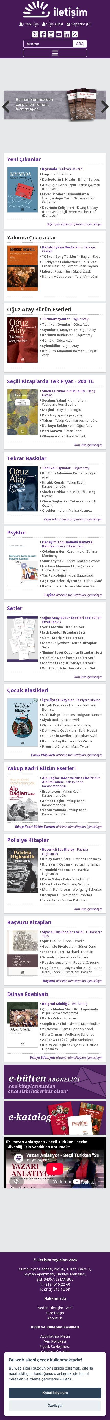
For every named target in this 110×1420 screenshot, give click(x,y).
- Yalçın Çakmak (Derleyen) (71, 187)
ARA (80, 44)
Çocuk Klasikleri (27, 690)
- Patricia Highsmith (65, 852)
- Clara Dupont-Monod (67, 1029)
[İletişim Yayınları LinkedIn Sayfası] (67, 34)
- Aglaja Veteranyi (70, 1011)
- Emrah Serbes (71, 180)
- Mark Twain (65, 747)
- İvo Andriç (64, 1004)
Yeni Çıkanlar (24, 159)
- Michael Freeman (67, 952)
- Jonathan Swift (69, 736)
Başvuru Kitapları (29, 922)
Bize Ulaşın (55, 1312)
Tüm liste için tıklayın (88, 445)
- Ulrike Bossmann (67, 568)
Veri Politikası (55, 1341)
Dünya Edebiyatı (28, 994)
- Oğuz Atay (65, 319)
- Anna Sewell (61, 720)
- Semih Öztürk (69, 503)
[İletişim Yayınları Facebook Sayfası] (43, 34)
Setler (15, 608)
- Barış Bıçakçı (68, 393)
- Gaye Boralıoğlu (61, 410)
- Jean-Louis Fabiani (65, 957)
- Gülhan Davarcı (62, 169)
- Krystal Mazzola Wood (71, 561)
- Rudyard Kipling (71, 700)
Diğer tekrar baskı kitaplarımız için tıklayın (73, 519)
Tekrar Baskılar (27, 458)
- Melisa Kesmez (67, 511)
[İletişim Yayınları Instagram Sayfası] (51, 34)
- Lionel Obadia (63, 941)
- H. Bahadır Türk (72, 934)
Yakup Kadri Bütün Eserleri (41, 768)
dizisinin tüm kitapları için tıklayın (73, 594)
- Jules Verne (67, 741)
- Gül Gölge (56, 174)
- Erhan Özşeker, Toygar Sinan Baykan (71, 264)
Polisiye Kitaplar (28, 839)
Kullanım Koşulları (55, 1351)
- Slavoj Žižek (66, 271)
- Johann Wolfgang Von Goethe (64, 402)
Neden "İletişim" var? (55, 1307)
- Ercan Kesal (62, 431)
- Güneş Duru (69, 947)
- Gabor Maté (72, 581)
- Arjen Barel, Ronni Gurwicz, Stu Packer (72, 970)
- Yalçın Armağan (70, 277)
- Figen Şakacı (63, 415)
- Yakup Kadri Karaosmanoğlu (69, 421)
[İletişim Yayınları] (55, 9)
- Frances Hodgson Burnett (69, 707)
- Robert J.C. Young (70, 963)
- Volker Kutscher (64, 900)
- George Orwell (68, 249)
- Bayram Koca (71, 257)
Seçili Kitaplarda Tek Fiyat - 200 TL (50, 381)
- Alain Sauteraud (67, 576)
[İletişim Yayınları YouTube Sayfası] (59, 34)
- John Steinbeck (67, 1040)
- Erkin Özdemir (68, 198)
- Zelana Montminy (69, 554)
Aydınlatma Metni (55, 1336)
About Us (55, 1317)
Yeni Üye (31, 24)
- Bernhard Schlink (64, 436)
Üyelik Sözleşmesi (55, 1346)
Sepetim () (80, 24)
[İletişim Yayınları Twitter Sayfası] (35, 34)
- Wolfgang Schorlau (67, 884)
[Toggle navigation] (55, 53)
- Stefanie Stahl (69, 586)
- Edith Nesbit (69, 731)
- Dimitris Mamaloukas (71, 1024)
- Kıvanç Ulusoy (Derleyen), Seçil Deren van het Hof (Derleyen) (70, 212)
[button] (104, 105)
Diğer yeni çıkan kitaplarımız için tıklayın (74, 224)
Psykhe (16, 532)
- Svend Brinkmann (67, 544)
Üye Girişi (55, 24)
